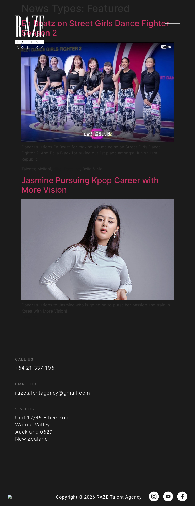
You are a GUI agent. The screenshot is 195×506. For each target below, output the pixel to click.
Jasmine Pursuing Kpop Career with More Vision (90, 185)
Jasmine (29, 317)
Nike (57, 168)
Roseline (72, 168)
